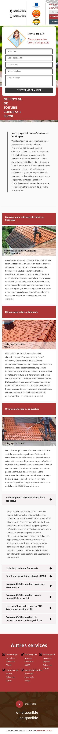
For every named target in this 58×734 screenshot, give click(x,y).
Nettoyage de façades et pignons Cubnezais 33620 (49, 662)
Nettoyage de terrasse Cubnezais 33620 (31, 660)
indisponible (18, 11)
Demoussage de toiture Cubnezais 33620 (11, 660)
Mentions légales (44, 731)
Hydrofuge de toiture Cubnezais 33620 (12, 675)
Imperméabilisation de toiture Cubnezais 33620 (31, 675)
